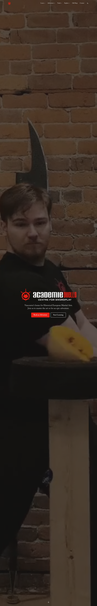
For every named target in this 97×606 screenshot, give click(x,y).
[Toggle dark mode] (87, 3)
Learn (42, 3)
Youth (59, 3)
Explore (66, 3)
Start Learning (58, 315)
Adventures (51, 3)
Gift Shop (74, 3)
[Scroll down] (48, 601)
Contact (82, 3)
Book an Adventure (40, 315)
